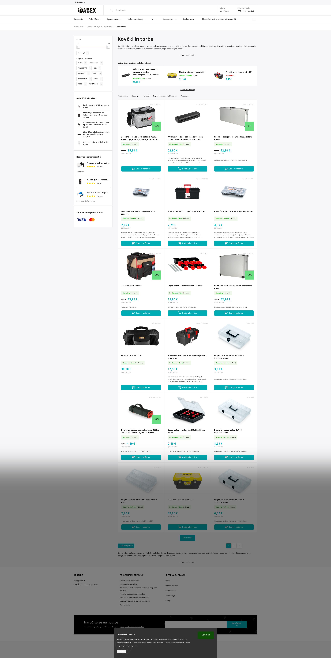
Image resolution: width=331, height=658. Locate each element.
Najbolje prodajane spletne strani (165, 96)
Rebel (97, 78)
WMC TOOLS (95, 84)
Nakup (168, 600)
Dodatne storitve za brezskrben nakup (135, 601)
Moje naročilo (125, 605)
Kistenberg (83, 73)
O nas (168, 580)
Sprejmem (206, 635)
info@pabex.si (79, 580)
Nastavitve (121, 651)
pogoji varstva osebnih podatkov (132, 627)
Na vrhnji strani (127, 545)
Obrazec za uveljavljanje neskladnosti (134, 597)
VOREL (82, 84)
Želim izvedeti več (186, 55)
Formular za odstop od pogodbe (132, 594)
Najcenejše (135, 96)
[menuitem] (80, 19)
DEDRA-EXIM (95, 63)
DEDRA (82, 63)
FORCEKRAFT (84, 68)
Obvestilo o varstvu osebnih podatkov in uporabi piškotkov (138, 589)
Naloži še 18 (187, 538)
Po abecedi (185, 96)
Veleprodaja (170, 595)
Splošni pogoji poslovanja (129, 580)
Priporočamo (123, 96)
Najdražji (146, 96)
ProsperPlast (84, 78)
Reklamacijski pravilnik (128, 584)
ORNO (96, 73)
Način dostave (171, 590)
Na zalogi (83, 53)
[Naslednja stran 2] (234, 545)
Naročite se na (236, 624)
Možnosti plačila (172, 585)
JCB (97, 68)
